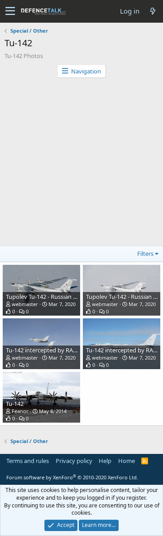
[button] (10, 11)
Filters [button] (145, 253)
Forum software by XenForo (72, 477)
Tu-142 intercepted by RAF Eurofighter (57, 350)
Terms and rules (27, 461)
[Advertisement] (81, 164)
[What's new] (152, 11)
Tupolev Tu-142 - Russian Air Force (51, 296)
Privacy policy (74, 461)
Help (105, 461)
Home (126, 461)
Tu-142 (15, 404)
